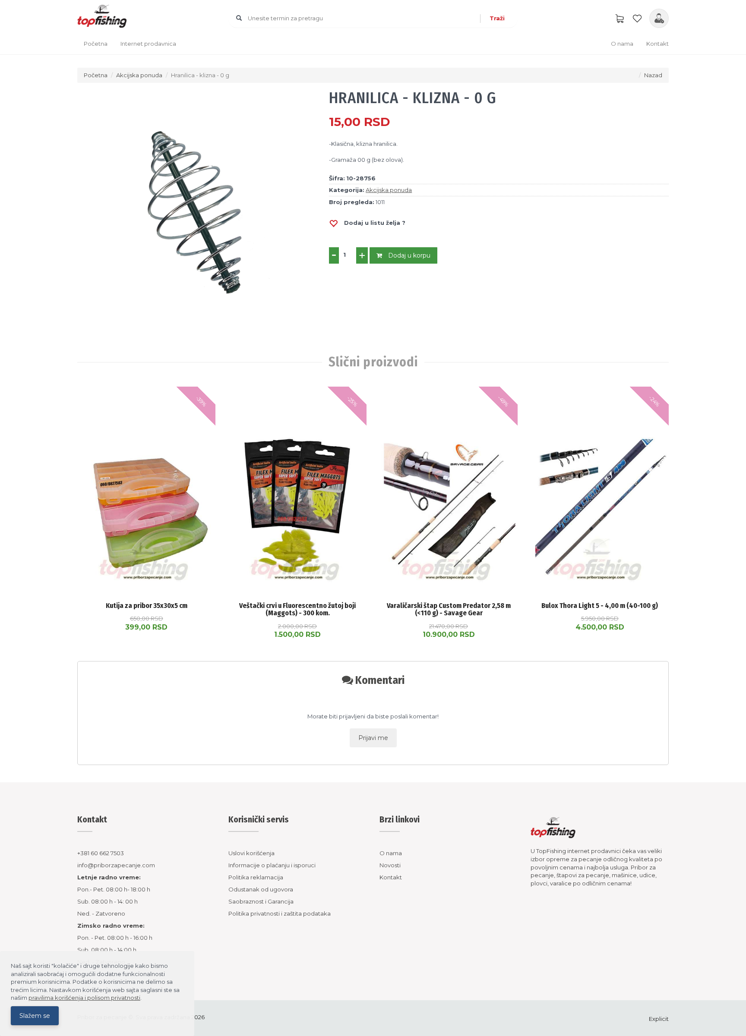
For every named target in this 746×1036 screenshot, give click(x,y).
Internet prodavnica (148, 43)
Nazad (653, 75)
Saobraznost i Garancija (261, 901)
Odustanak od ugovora (260, 889)
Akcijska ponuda (139, 75)
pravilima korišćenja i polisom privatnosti (84, 997)
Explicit (659, 1018)
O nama (622, 43)
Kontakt (657, 43)
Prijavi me (373, 738)
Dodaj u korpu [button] (408, 255)
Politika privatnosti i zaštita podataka (279, 913)
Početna (95, 43)
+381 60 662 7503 (100, 853)
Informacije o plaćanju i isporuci (272, 865)
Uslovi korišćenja (251, 853)
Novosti (390, 865)
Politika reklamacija (255, 877)
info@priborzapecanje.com (116, 865)
